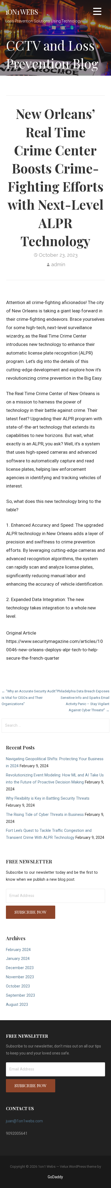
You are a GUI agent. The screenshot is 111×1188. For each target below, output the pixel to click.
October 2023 (18, 986)
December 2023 (20, 968)
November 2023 (20, 977)
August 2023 (17, 1004)
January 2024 (18, 958)
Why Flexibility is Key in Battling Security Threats (47, 798)
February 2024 (18, 949)
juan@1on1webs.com (24, 1121)
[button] (97, 12)
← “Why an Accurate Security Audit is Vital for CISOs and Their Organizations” (29, 697)
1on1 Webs (21, 11)
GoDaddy (55, 1177)
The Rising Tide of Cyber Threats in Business (45, 814)
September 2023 (20, 995)
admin (58, 264)
